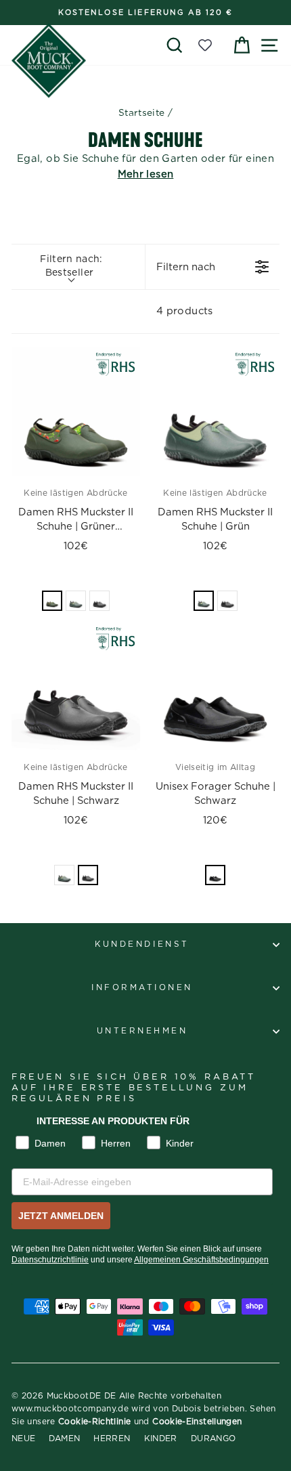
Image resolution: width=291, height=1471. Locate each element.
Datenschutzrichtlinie (50, 1259)
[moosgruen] (76, 601)
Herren (111, 1438)
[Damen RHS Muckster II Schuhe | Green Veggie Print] (76, 411)
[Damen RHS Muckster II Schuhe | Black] (76, 686)
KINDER (160, 1438)
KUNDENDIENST (142, 944)
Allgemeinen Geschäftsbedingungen (201, 1259)
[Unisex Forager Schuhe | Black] (215, 686)
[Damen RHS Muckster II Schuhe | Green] (215, 411)
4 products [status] (184, 311)
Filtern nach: (71, 266)
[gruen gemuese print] (52, 601)
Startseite (141, 113)
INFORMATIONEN (142, 988)
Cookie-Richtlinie (94, 1421)
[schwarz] (99, 601)
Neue (23, 1438)
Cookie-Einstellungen (197, 1421)
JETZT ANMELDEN (61, 1215)
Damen (64, 1438)
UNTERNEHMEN (142, 1031)
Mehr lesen (146, 174)
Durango (213, 1438)
